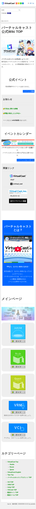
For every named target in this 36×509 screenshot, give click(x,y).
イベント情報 (29, 91)
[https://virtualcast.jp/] (18, 176)
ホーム (32, 3)
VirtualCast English (14, 472)
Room (12, 467)
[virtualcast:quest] (18, 382)
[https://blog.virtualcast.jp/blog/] (18, 180)
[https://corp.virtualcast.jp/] (18, 191)
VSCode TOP (12, 490)
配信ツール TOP (12, 495)
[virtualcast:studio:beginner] (18, 341)
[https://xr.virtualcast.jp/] (18, 201)
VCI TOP (10, 482)
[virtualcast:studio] (18, 331)
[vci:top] (18, 428)
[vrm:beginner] (18, 412)
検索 (19, 10)
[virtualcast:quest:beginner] (18, 392)
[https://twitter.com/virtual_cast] (18, 184)
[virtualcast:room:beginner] (18, 367)
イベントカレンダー (25, 160)
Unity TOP (11, 487)
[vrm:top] (18, 405)
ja (7, 13)
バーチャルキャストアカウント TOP (19, 477)
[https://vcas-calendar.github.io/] (18, 142)
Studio (12, 464)
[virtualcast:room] (18, 357)
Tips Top (10, 475)
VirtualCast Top (12, 462)
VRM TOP (10, 484)
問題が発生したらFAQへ (12, 113)
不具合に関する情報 (11, 108)
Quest (12, 469)
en (10, 13)
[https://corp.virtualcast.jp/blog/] (18, 196)
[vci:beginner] (18, 435)
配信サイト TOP (12, 492)
